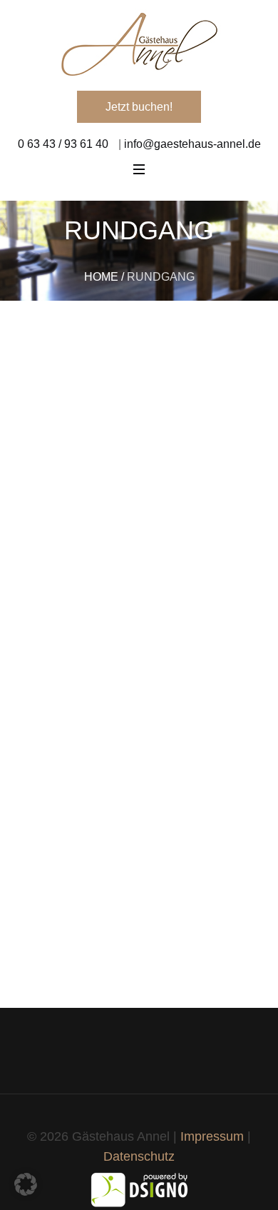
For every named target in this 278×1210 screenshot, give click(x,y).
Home (101, 277)
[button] (25, 1184)
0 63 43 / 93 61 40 (63, 144)
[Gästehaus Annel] (139, 44)
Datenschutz (139, 1156)
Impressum (212, 1136)
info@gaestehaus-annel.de (191, 144)
